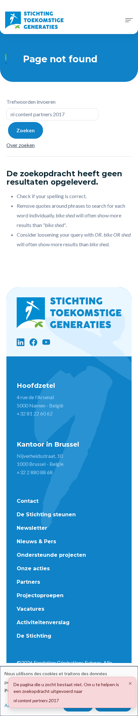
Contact (28, 501)
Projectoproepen (40, 595)
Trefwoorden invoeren (31, 102)
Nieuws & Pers (36, 541)
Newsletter (32, 528)
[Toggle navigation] (129, 20)
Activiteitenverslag (43, 622)
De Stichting (34, 636)
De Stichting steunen (46, 514)
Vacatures (30, 609)
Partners (28, 582)
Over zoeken (20, 145)
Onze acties (33, 568)
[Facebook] (33, 342)
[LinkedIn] (20, 342)
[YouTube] (46, 342)
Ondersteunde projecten (51, 555)
